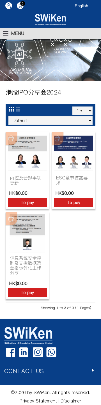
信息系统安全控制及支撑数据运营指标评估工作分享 (25, 265)
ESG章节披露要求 (72, 180)
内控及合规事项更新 (25, 180)
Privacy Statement (38, 401)
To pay (27, 202)
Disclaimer (70, 401)
